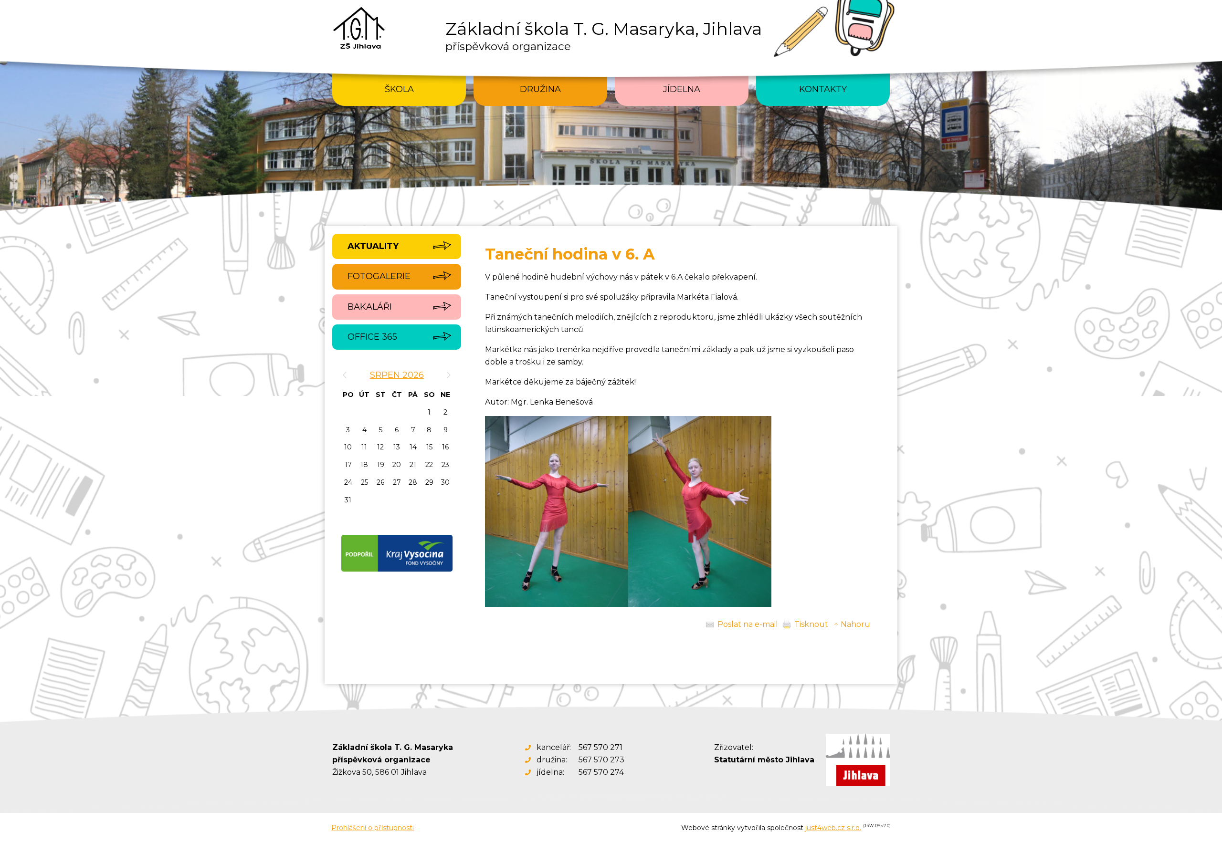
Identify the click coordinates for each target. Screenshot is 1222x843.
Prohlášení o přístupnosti (372, 827)
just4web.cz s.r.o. (833, 827)
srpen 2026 (397, 375)
